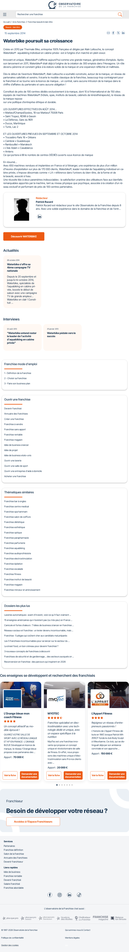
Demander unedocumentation (29, 775)
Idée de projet (11, 450)
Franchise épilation (13, 563)
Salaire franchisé (12, 883)
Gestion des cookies (10, 945)
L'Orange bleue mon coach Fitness (16, 715)
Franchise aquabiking (14, 548)
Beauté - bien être (13, 27)
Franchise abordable (14, 887)
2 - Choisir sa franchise (15, 378)
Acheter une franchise (15, 476)
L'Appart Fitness (102, 713)
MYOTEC (53, 713)
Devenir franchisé (13, 408)
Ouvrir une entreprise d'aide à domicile (23, 471)
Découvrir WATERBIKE (24, 236)
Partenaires (9, 846)
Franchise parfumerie (14, 543)
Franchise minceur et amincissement (22, 589)
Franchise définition (13, 849)
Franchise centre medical (16, 506)
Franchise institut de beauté (18, 579)
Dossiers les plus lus (17, 606)
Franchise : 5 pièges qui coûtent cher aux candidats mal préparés (35, 635)
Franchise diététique (14, 522)
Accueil (6, 22)
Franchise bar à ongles (15, 501)
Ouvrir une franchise (17, 399)
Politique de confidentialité (12, 938)
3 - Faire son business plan (17, 383)
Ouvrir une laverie (12, 460)
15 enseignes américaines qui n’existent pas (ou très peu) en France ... (38, 620)
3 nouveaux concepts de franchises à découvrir (27, 651)
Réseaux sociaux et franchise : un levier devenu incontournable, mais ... (38, 630)
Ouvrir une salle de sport (16, 466)
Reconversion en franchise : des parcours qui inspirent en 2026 (35, 661)
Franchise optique (13, 532)
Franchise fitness (12, 574)
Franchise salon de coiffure (17, 516)
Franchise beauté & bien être (40, 22)
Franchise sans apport (15, 429)
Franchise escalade (13, 569)
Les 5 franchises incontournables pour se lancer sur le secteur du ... (37, 641)
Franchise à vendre (13, 424)
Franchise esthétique (14, 527)
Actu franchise (18, 22)
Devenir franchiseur (13, 861)
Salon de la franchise (14, 853)
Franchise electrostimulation (18, 558)
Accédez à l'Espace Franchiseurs (33, 821)
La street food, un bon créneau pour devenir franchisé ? (31, 646)
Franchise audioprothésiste (17, 553)
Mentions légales (72, 938)
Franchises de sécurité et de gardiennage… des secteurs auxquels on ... (39, 656)
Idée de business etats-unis (17, 455)
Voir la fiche (10, 775)
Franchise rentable (13, 434)
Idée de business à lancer (16, 445)
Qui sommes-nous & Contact (77, 930)
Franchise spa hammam (15, 511)
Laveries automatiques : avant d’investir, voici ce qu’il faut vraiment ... (37, 614)
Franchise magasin (13, 439)
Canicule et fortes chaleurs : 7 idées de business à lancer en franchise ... (39, 625)
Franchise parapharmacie (16, 537)
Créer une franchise (14, 419)
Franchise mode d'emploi (20, 364)
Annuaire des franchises (16, 413)
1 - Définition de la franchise (17, 373)
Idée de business (12, 872)
